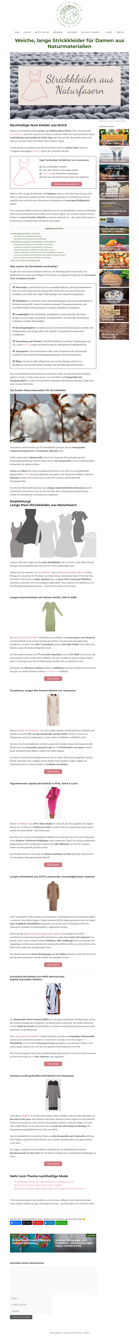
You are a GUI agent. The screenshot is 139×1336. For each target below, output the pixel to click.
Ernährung (58, 32)
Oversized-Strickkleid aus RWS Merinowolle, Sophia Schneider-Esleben (40, 255)
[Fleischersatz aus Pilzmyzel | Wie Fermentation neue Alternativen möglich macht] (114, 338)
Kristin (112, 121)
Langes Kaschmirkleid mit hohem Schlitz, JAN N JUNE (33, 244)
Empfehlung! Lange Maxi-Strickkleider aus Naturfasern (33, 241)
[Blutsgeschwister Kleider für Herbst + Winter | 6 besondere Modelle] (114, 144)
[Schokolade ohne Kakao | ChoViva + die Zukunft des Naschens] (114, 321)
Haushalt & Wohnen (90, 32)
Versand (27, 344)
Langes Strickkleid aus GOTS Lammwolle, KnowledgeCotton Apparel (39, 252)
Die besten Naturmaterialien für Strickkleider (30, 239)
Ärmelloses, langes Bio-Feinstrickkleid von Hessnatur (33, 247)
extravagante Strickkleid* (27, 1036)
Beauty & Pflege (42, 32)
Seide (27, 474)
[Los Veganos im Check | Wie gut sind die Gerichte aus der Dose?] (114, 268)
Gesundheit (72, 32)
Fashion (27, 32)
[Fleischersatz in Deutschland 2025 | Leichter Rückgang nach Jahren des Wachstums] (114, 285)
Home (17, 32)
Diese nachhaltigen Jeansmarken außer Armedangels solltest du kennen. (50, 1188)
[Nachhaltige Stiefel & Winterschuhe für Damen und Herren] (114, 162)
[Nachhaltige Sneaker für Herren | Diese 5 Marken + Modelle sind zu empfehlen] (114, 179)
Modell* (26, 1115)
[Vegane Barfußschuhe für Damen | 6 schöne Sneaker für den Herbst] (114, 215)
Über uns (120, 32)
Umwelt (109, 32)
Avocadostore (52, 671)
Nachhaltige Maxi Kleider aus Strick (25, 233)
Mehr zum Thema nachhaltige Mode (25, 260)
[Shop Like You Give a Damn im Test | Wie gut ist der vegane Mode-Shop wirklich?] (114, 197)
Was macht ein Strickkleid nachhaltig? (27, 236)
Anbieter (86, 1333)
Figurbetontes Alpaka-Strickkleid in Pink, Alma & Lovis (34, 250)
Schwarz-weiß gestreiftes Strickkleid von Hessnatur (32, 257)
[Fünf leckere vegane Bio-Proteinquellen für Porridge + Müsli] (114, 303)
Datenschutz (77, 1333)
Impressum (67, 1333)
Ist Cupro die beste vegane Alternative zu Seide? (39, 1185)
